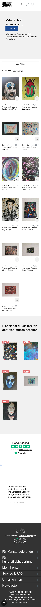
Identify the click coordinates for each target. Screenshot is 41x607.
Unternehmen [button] (12, 579)
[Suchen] (22, 4)
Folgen (11, 29)
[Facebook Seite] (15, 541)
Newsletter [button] (10, 585)
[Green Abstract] (30, 249)
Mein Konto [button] (10, 567)
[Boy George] (10, 209)
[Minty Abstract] (31, 381)
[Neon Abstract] (30, 209)
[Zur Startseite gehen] (6, 4)
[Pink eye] (10, 381)
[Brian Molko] (10, 410)
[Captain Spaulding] (10, 88)
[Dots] (10, 351)
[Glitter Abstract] (10, 249)
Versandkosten (16, 597)
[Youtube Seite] (25, 541)
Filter (22, 64)
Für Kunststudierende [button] (17, 552)
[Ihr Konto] (27, 4)
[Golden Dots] (30, 129)
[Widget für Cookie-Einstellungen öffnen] (4, 603)
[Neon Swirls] (30, 169)
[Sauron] (10, 169)
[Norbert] (10, 129)
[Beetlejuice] (30, 88)
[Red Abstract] (10, 290)
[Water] (31, 351)
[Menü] (38, 4)
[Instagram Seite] (20, 541)
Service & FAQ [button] (12, 573)
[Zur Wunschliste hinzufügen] (17, 98)
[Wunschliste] (32, 4)
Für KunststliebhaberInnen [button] (18, 559)
